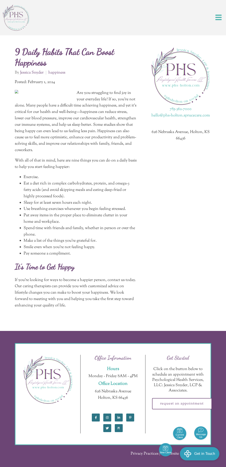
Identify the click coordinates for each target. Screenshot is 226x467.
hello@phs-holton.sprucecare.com (180, 115)
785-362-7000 (181, 109)
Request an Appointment (182, 403)
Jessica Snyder (32, 73)
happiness (56, 73)
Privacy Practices (144, 454)
